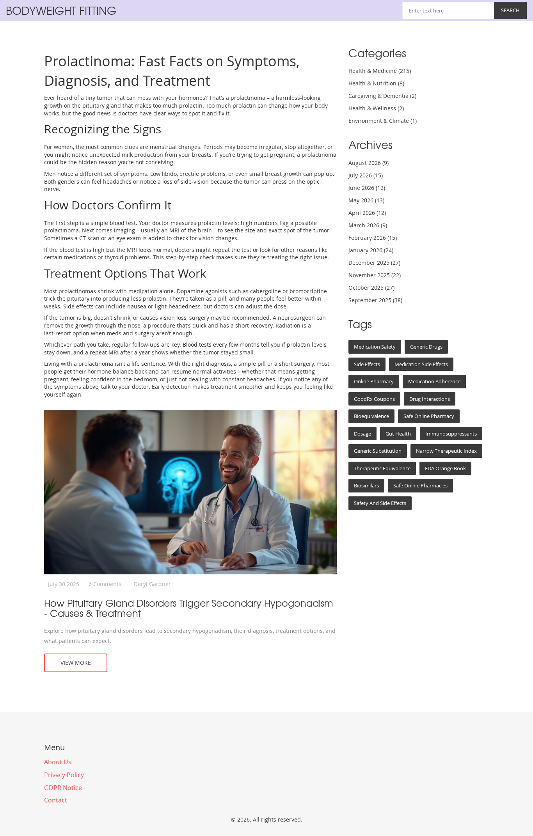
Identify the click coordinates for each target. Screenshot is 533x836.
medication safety (375, 346)
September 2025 (375, 300)
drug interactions (429, 398)
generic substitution (378, 450)
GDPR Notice (63, 787)
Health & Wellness (376, 108)
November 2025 (374, 275)
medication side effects (421, 364)
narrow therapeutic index (446, 450)
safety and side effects (380, 503)
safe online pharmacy (428, 416)
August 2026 (368, 162)
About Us (57, 762)
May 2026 (366, 200)
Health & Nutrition (376, 83)
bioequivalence (371, 416)
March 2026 (367, 225)
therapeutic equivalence (382, 468)
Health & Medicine (379, 70)
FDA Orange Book (445, 468)
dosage (362, 433)
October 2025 (371, 287)
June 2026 (366, 187)
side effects (367, 364)
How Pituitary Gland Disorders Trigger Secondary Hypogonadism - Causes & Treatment (188, 608)
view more (75, 662)
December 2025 (374, 262)
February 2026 (372, 237)
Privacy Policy (64, 774)
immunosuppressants (451, 433)
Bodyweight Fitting (61, 10)
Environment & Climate (382, 120)
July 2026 (365, 175)
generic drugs (426, 346)
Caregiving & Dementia (382, 95)
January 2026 (370, 250)
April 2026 (367, 212)
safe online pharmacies (420, 485)
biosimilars (366, 485)
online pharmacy (374, 381)
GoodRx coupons (374, 398)
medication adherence (434, 381)
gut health (398, 433)
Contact (55, 800)
